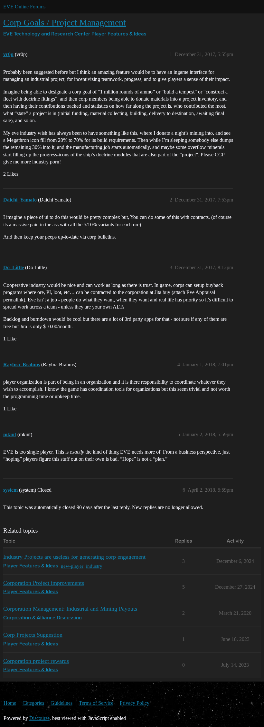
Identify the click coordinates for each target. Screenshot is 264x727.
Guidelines (61, 703)
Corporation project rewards (36, 661)
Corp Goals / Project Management (64, 22)
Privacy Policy (134, 703)
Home (10, 703)
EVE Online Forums (24, 6)
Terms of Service (96, 703)
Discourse (39, 718)
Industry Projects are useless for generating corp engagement (74, 557)
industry (94, 566)
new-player (72, 566)
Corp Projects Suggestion (32, 635)
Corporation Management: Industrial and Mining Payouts (70, 608)
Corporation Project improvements (43, 583)
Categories (33, 703)
